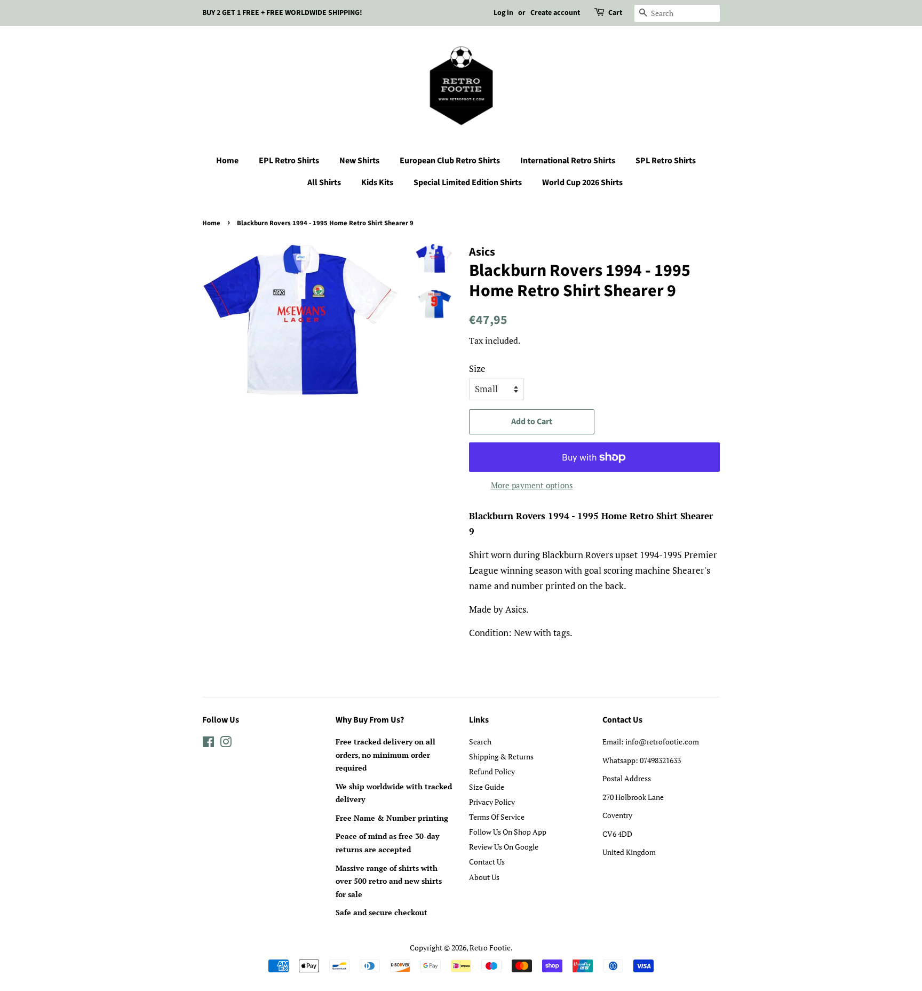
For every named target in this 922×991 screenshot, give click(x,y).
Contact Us (487, 862)
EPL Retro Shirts (289, 161)
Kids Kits (377, 182)
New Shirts (359, 161)
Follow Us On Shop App (507, 832)
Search (480, 741)
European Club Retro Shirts (450, 161)
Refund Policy (492, 771)
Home (227, 161)
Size (477, 368)
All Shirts (324, 182)
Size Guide (486, 787)
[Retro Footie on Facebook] (208, 744)
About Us (484, 877)
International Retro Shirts (567, 161)
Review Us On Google (503, 847)
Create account (555, 12)
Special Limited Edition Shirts (468, 182)
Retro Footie (490, 947)
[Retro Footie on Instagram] (226, 744)
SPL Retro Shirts (665, 161)
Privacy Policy (492, 802)
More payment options (532, 485)
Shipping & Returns (501, 756)
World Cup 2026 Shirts (582, 182)
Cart (615, 12)
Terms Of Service (496, 817)
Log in (503, 12)
